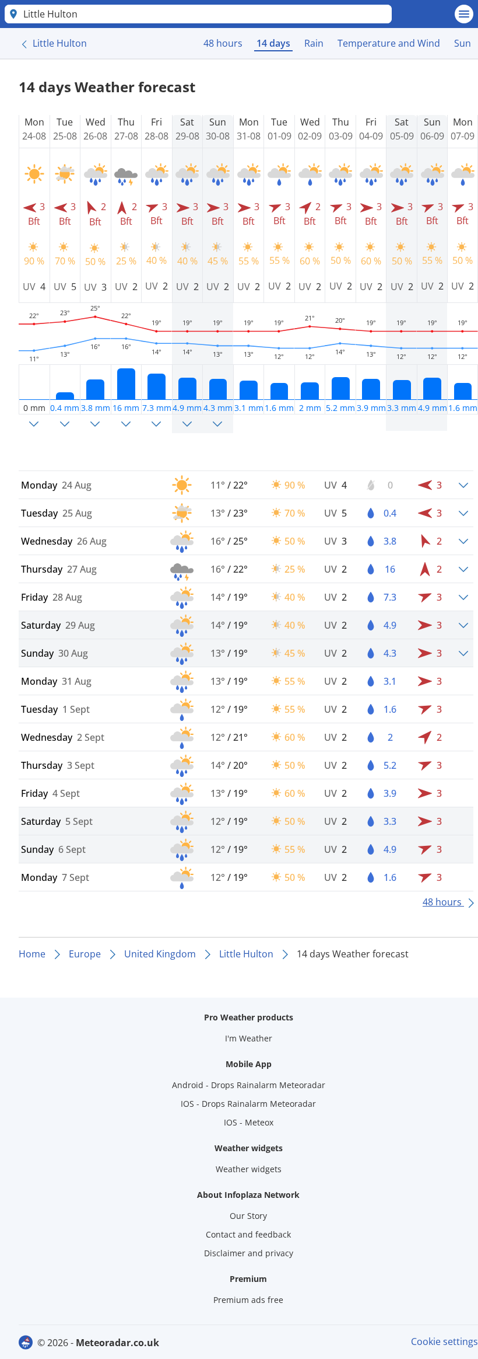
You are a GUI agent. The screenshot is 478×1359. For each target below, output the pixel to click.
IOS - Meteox (248, 1122)
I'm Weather (248, 1038)
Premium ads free (248, 1299)
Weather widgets (249, 1169)
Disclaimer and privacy (248, 1253)
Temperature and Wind (389, 43)
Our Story (248, 1215)
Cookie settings (444, 1341)
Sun (462, 43)
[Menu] (464, 14)
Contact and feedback (248, 1234)
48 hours (222, 43)
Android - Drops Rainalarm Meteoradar (248, 1084)
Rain (314, 43)
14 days (273, 43)
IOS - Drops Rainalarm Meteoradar (248, 1103)
